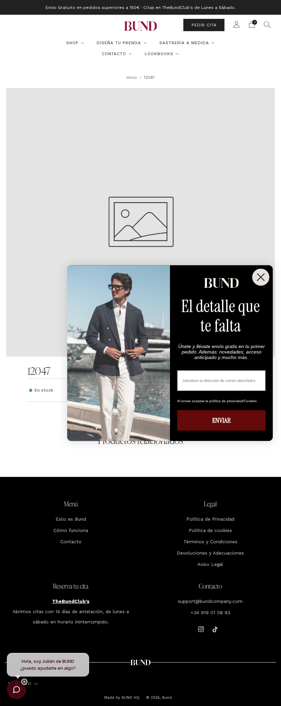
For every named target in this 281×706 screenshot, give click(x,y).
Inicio (131, 77)
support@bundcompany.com (210, 601)
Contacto (114, 53)
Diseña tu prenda (119, 42)
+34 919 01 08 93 (210, 612)
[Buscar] (267, 24)
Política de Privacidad (210, 519)
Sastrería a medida (184, 42)
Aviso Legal (210, 564)
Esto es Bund (71, 519)
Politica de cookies (210, 530)
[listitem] (140, 7)
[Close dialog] (260, 277)
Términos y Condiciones (210, 541)
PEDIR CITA (204, 25)
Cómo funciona (70, 530)
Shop (72, 42)
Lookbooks (159, 53)
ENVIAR (221, 420)
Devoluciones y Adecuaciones (210, 553)
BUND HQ (129, 697)
